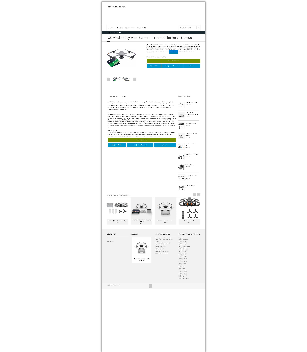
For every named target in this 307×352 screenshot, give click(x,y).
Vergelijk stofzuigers (183, 258)
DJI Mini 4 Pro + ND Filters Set (192, 154)
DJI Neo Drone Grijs (190, 185)
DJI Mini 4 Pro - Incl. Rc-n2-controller (165, 220)
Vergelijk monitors (183, 271)
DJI (107, 238)
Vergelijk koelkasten (183, 238)
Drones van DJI (117, 32)
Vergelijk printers (182, 263)
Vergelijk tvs (181, 276)
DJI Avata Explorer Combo (191, 102)
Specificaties (124, 96)
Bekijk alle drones (110, 241)
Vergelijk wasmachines (184, 278)
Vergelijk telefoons (183, 275)
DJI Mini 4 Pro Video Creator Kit (161, 251)
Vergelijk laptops (182, 251)
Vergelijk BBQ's (182, 268)
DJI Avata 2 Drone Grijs (191, 123)
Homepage (111, 27)
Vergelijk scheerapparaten (184, 246)
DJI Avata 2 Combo (190, 164)
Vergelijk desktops (183, 269)
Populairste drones (130, 27)
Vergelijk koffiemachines (184, 248)
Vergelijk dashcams (183, 243)
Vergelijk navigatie (183, 253)
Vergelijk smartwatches (184, 264)
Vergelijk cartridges (183, 241)
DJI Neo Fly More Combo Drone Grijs (117, 220)
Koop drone (192, 66)
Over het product (114, 96)
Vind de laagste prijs (173, 60)
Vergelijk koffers (182, 259)
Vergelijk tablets (182, 266)
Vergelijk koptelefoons (183, 249)
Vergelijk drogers (182, 244)
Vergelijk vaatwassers (183, 239)
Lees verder (173, 52)
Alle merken (119, 27)
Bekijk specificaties (154, 66)
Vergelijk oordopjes (183, 273)
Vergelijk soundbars (183, 256)
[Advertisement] (165, 13)
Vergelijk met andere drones (172, 66)
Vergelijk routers (182, 254)
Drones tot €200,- (141, 27)
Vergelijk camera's (183, 261)
